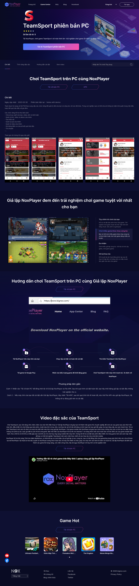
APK (85, 87)
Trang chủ (32, 4)
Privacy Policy (116, 574)
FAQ (56, 4)
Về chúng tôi (48, 574)
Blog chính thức (50, 578)
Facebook (75, 4)
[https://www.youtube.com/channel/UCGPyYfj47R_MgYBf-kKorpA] (7, 556)
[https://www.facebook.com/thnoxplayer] (7, 560)
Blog (65, 4)
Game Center (45, 4)
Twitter (70, 578)
